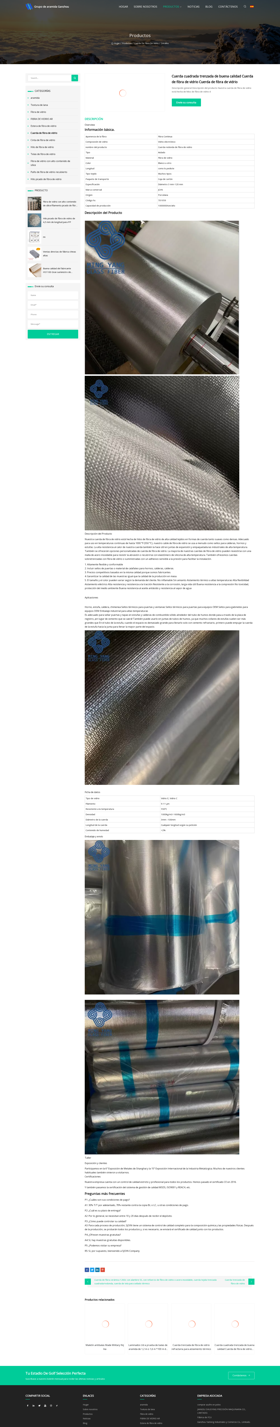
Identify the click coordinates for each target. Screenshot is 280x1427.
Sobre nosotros (145, 6)
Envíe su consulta (186, 102)
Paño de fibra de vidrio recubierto (49, 172)
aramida (35, 97)
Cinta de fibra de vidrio (43, 140)
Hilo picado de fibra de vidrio (46, 179)
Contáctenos (228, 6)
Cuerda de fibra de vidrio (146, 43)
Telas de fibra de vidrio (43, 154)
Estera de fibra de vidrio (43, 126)
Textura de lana (39, 105)
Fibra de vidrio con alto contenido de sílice (50, 163)
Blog (208, 6)
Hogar (123, 6)
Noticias (194, 6)
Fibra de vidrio (38, 112)
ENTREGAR (53, 334)
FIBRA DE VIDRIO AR (42, 119)
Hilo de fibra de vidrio (42, 147)
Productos (171, 6)
